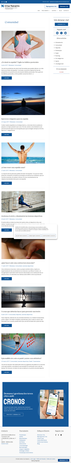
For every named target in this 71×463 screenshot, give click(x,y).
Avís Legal (33, 459)
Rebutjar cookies (34, 235)
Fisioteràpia (22, 435)
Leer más (7, 77)
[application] (49, 10)
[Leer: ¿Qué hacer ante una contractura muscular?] (23, 248)
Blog (38, 443)
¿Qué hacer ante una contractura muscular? (18, 263)
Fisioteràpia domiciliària (26, 452)
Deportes (18, 314)
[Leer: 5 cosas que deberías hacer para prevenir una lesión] (23, 297)
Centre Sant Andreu (42, 442)
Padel (30, 361)
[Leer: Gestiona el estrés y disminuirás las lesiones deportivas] (23, 201)
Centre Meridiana (42, 440)
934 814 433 (46, 1)
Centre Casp (40, 438)
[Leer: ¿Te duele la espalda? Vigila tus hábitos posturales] (23, 44)
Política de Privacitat (41, 459)
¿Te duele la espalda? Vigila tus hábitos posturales (20, 62)
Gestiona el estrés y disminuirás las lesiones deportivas (21, 216)
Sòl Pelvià (22, 442)
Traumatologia (23, 445)
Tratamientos (36, 361)
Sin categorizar (59, 58)
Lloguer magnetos (24, 449)
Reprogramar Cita (42, 436)
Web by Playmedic (35, 460)
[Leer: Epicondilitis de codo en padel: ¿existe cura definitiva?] (23, 344)
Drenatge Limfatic (24, 451)
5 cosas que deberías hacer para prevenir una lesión (20, 312)
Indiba (21, 436)
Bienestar (11, 65)
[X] (61, 33)
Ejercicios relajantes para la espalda (14, 119)
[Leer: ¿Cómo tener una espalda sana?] (23, 153)
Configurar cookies (48, 235)
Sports (57, 61)
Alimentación (59, 42)
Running (57, 56)
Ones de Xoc (22, 443)
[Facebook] (2, 2)
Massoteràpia (23, 438)
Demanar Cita (63, 460)
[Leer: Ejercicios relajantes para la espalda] (23, 100)
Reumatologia (23, 447)
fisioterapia (58, 50)
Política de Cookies (51, 459)
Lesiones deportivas (28, 266)
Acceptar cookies (21, 235)
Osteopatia (22, 440)
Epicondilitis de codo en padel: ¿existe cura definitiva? (21, 358)
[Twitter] (4, 2)
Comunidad (18, 65)
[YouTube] (6, 2)
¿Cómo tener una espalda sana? (13, 168)
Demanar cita (61, 24)
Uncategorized (59, 64)
